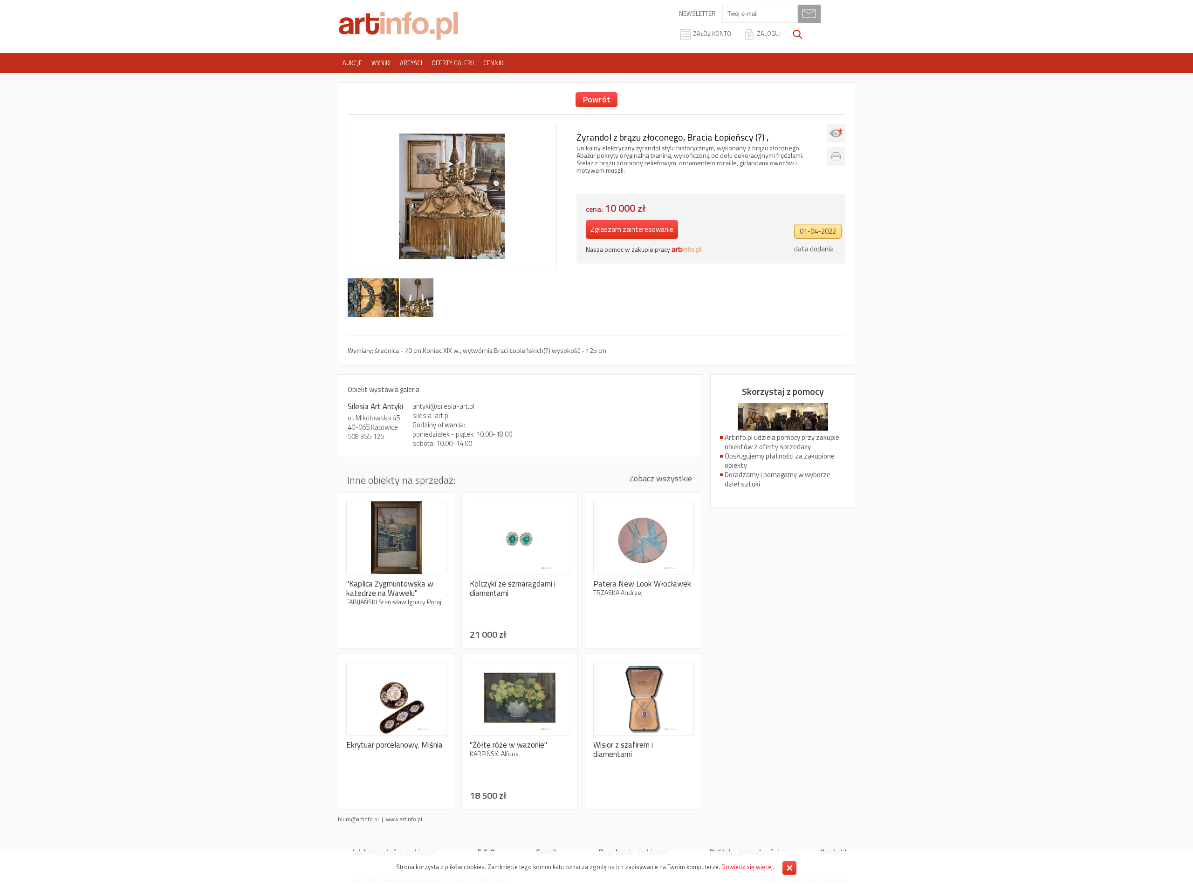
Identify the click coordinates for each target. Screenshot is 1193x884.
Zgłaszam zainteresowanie (631, 229)
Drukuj (836, 156)
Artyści (411, 62)
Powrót (596, 99)
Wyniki (381, 62)
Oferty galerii (453, 62)
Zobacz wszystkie (660, 478)
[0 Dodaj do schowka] (836, 133)
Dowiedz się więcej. (747, 866)
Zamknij (789, 868)
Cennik (493, 62)
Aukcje (352, 62)
